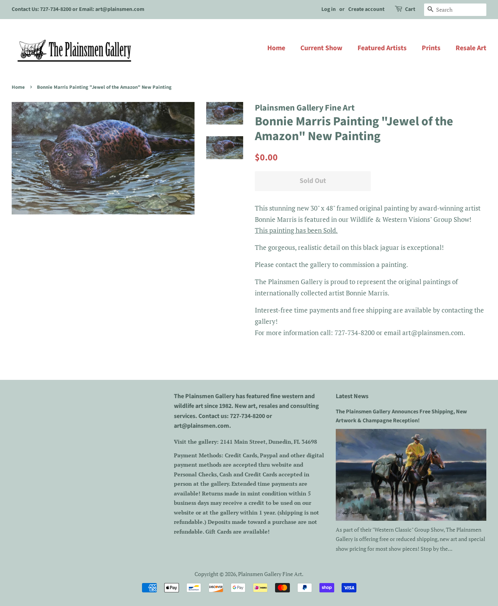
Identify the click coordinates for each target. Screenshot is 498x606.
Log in (328, 9)
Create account (366, 9)
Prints (431, 48)
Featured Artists (382, 48)
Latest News (352, 396)
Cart (410, 9)
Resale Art (471, 48)
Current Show (321, 48)
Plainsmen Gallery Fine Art (270, 574)
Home (276, 48)
